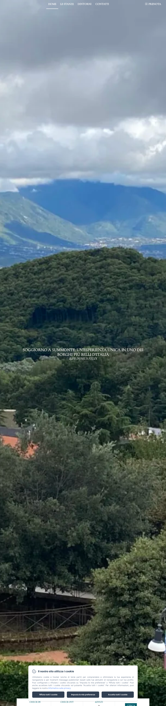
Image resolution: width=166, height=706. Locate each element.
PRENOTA (155, 4)
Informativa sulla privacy (59, 688)
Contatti (102, 4)
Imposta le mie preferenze (83, 694)
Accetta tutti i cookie (117, 694)
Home (52, 4)
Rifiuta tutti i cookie (48, 694)
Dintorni (85, 4)
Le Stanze (67, 4)
